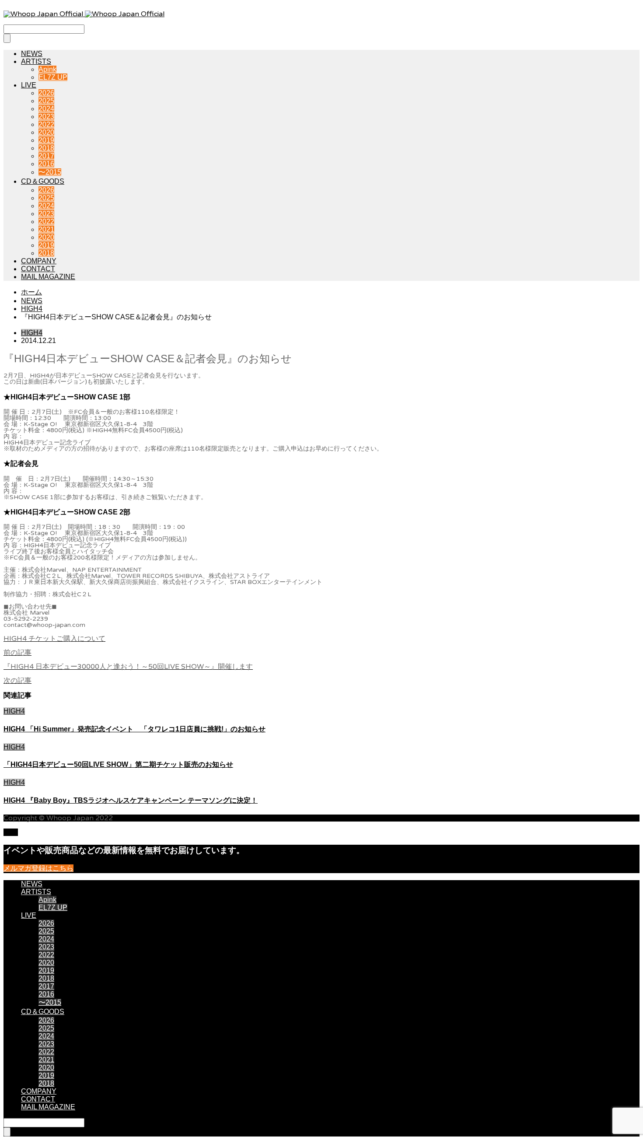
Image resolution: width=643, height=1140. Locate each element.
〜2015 (49, 172)
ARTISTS (36, 61)
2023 (46, 116)
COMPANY (38, 261)
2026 (46, 93)
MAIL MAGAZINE (48, 276)
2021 (46, 229)
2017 (46, 156)
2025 (46, 101)
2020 (46, 132)
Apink (47, 69)
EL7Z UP (52, 77)
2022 (46, 124)
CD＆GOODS (42, 181)
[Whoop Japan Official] (83, 14)
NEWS (31, 53)
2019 (46, 140)
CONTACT (38, 269)
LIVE (28, 85)
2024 (46, 108)
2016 (46, 164)
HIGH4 (31, 332)
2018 (46, 148)
